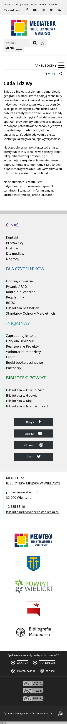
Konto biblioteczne (20, 292)
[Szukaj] (35, 43)
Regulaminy (15, 297)
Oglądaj (30, 433)
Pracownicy (14, 243)
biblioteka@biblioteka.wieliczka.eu (32, 512)
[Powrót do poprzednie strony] (60, 73)
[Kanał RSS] (59, 10)
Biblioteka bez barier (22, 308)
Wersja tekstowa (12, 10)
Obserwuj (30, 445)
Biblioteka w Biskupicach (25, 390)
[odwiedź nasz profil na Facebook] (27, 10)
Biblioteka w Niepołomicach (27, 406)
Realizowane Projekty (22, 346)
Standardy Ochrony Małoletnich (30, 313)
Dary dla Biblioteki (20, 341)
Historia (12, 248)
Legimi (11, 357)
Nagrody (12, 259)
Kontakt (53, 5)
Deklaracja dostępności (16, 5)
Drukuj (51, 73)
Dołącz (30, 422)
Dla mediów (15, 253)
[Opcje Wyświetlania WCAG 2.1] (43, 43)
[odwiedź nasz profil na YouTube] (34, 10)
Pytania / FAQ (16, 286)
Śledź (30, 457)
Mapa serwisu (38, 5)
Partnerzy (13, 368)
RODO (10, 302)
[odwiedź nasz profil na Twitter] (51, 10)
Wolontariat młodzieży (23, 352)
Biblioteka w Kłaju (20, 401)
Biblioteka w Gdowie (22, 395)
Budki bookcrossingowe (24, 362)
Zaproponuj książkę (21, 335)
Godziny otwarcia (19, 281)
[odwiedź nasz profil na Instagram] (43, 10)
